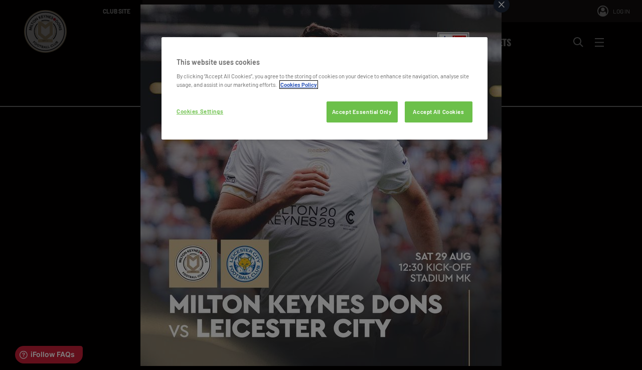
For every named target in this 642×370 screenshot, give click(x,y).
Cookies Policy (298, 84)
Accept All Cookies (438, 111)
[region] (325, 88)
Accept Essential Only (362, 111)
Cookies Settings (200, 111)
